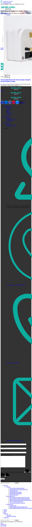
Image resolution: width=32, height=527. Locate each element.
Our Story (9, 124)
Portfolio (9, 110)
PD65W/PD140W (14, 495)
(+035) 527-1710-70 (7, 1)
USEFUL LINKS (8, 106)
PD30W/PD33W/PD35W (16, 492)
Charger (8, 14)
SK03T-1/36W (13, 505)
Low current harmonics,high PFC (17, 503)
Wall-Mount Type (11, 119)
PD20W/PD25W (14, 491)
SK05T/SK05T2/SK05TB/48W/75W (18, 507)
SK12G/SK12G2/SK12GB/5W (17, 488)
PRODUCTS (7, 116)
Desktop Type (10, 120)
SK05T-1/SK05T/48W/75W (16, 501)
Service (8, 108)
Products (9, 107)
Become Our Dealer (11, 125)
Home (2, 13)
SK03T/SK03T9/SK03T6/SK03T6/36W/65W (20, 500)
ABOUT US (7, 123)
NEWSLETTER (7, 2)
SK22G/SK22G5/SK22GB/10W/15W (19, 489)
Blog (8, 111)
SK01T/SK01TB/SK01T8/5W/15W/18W (19, 497)
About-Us (9, 112)
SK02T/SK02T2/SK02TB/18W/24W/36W (20, 499)
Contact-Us (9, 114)
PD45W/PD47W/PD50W (16, 493)
